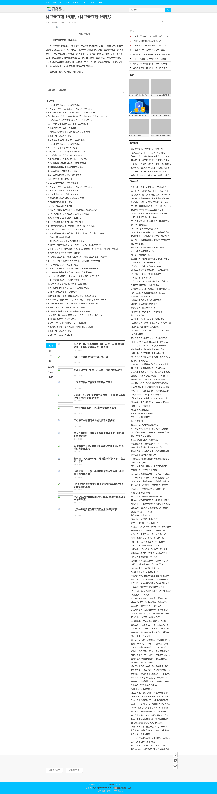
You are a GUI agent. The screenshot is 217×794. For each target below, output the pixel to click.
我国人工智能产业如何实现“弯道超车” (63, 183)
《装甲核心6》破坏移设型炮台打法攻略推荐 (66, 241)
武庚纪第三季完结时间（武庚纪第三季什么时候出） (152, 674)
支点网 (112, 785)
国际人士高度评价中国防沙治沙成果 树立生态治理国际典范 (155, 504)
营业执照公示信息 (124, 788)
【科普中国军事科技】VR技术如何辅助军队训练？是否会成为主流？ (159, 478)
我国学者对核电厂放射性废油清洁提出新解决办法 (68, 214)
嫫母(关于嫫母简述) (139, 225)
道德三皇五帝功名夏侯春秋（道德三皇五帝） (150, 727)
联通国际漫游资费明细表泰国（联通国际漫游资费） (69, 132)
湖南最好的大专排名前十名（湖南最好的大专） (151, 561)
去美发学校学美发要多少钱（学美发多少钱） (150, 338)
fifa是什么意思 (137, 334)
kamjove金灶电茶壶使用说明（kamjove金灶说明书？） (154, 678)
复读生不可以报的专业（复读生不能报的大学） (67, 280)
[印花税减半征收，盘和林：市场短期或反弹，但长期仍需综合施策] (65, 449)
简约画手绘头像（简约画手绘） (144, 662)
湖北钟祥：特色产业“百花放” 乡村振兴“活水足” (150, 553)
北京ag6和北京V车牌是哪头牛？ (144, 455)
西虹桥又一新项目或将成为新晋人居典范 (94, 420)
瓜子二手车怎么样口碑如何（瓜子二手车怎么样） (151, 474)
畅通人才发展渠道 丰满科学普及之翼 (63, 194)
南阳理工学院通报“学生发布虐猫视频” (146, 312)
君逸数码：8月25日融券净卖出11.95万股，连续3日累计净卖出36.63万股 (161, 376)
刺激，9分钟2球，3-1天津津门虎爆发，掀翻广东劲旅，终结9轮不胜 (159, 644)
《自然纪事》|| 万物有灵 (141, 278)
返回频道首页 (74, 770)
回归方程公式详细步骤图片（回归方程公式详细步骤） (153, 659)
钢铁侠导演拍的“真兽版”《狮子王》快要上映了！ (151, 195)
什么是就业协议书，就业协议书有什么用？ (149, 171)
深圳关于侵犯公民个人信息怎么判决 (63, 264)
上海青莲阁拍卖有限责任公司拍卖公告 (93, 382)
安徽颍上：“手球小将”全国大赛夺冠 (62, 148)
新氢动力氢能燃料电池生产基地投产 (146, 606)
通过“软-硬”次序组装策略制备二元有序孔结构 (150, 432)
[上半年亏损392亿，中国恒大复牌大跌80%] (65, 410)
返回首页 (51, 90)
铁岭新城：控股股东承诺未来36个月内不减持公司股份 (70, 327)
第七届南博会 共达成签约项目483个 (62, 171)
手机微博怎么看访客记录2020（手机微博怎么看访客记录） (155, 610)
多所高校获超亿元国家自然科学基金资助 (65, 218)
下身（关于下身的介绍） (141, 462)
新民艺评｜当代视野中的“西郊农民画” (146, 496)
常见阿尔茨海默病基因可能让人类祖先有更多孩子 (151, 428)
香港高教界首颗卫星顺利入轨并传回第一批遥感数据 (152, 579)
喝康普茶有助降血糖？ (140, 410)
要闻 (47, 2)
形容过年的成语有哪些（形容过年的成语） (149, 353)
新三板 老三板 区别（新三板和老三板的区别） (67, 140)
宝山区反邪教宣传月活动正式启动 (62, 319)
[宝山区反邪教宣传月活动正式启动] (65, 360)
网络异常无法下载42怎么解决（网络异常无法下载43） (153, 270)
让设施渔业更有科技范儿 (141, 296)
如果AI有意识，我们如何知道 (60, 179)
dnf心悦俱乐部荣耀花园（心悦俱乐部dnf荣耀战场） (69, 124)
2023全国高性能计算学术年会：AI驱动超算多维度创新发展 (72, 210)
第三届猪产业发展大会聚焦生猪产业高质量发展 (151, 240)
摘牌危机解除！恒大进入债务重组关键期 (65, 253)
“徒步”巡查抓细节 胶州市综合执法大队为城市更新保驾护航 (72, 296)
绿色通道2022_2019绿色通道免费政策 (147, 723)
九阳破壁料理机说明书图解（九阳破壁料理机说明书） (153, 289)
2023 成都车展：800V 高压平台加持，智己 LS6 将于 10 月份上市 (75, 315)
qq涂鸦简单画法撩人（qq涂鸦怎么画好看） (149, 621)
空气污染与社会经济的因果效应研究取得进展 (150, 391)
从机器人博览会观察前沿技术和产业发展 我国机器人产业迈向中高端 (76, 233)
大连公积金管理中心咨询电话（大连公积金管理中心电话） (155, 640)
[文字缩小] (169, 22)
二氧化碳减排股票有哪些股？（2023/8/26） (149, 647)
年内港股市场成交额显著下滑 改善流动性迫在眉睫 (69, 288)
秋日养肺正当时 (137, 244)
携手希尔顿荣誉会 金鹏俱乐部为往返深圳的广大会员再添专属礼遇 (158, 357)
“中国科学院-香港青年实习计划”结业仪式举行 (66, 229)
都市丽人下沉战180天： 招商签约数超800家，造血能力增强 (156, 485)
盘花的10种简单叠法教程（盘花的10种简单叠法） (152, 749)
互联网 (75, 2)
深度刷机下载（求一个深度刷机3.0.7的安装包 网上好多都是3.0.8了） (159, 628)
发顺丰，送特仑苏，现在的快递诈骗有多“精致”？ (151, 651)
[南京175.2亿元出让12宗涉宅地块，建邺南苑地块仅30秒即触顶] (65, 499)
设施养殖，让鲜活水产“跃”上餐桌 (145, 327)
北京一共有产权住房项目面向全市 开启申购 (96, 509)
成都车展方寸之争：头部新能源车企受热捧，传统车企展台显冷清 (158, 542)
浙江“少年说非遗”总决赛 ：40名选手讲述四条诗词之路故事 (155, 693)
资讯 (100, 2)
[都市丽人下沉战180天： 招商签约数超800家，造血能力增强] (65, 461)
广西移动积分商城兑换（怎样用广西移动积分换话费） (153, 364)
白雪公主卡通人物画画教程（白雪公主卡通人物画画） (153, 655)
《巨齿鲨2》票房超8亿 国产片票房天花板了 (149, 549)
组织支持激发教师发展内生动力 (144, 304)
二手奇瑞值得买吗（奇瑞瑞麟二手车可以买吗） (151, 221)
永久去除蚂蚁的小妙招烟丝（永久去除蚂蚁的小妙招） (153, 730)
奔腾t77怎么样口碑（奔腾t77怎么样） (146, 440)
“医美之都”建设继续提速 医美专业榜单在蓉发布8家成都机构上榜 (158, 696)
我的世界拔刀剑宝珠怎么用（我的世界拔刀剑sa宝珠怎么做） (156, 451)
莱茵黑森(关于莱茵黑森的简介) (144, 685)
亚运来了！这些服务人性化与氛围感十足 (148, 489)
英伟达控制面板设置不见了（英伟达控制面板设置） (152, 500)
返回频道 (62, 90)
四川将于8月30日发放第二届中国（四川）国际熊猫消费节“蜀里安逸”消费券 (164, 54)
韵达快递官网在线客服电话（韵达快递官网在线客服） (153, 719)
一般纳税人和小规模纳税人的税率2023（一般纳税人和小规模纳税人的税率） (163, 444)
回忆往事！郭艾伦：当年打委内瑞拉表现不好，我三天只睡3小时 (158, 625)
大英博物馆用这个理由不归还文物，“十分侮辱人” (68, 159)
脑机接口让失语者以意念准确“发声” (145, 425)
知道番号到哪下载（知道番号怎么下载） (148, 247)
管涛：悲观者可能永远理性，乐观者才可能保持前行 (152, 745)
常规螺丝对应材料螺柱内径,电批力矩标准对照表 (151, 527)
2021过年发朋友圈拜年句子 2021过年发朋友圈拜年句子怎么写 (73, 276)
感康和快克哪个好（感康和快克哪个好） (148, 349)
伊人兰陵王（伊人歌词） (141, 636)
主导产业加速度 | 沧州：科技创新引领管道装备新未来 (153, 715)
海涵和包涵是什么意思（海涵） (144, 689)
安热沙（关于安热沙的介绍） (60, 136)
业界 (55, 2)
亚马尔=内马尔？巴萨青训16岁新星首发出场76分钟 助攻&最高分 (158, 387)
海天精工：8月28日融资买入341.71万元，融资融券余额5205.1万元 (75, 245)
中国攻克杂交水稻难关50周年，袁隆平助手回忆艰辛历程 (154, 232)
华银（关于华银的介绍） (141, 493)
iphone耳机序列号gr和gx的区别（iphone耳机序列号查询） (155, 602)
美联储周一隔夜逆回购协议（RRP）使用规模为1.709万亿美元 (73, 303)
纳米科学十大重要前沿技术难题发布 (146, 568)
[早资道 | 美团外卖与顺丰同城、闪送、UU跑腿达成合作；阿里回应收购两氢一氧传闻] (65, 347)
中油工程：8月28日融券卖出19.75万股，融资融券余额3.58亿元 (74, 261)
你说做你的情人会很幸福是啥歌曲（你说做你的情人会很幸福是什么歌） (161, 576)
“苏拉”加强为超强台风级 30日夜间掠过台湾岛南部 (151, 613)
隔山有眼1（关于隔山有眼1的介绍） (146, 617)
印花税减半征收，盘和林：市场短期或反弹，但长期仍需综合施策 (158, 466)
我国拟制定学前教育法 (140, 361)
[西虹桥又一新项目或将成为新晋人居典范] (65, 423)
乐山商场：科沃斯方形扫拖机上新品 (146, 266)
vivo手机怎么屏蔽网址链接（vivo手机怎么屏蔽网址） (153, 708)
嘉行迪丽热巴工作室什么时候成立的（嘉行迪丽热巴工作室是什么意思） (78, 116)
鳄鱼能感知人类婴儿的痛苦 (142, 413)
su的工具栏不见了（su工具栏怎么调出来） (149, 534)
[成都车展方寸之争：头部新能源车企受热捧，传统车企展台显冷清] (65, 474)
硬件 (64, 10)
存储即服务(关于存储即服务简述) (145, 470)
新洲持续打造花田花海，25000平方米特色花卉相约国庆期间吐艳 (158, 704)
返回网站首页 (54, 770)
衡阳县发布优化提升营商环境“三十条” (146, 447)
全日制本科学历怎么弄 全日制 (60, 335)
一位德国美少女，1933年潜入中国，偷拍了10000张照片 (154, 281)
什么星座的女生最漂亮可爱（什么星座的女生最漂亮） (70, 120)
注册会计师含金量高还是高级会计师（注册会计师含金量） (155, 198)
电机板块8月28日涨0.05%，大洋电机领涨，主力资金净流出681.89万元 (77, 300)
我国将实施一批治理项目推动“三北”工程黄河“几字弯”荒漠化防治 (157, 236)
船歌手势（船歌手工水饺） (142, 512)
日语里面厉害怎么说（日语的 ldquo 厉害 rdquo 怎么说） (154, 402)
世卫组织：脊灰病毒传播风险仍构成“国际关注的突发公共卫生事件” (159, 583)
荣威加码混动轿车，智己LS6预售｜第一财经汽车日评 (153, 202)
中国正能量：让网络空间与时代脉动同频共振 (150, 481)
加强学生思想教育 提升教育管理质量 (146, 300)
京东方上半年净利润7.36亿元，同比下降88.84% (67, 323)
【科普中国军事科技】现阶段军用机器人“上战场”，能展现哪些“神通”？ (160, 398)
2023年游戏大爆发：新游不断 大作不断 (147, 538)
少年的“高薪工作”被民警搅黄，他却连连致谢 (66, 307)
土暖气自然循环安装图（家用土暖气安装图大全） (151, 738)
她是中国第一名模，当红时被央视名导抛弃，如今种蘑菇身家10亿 (158, 670)
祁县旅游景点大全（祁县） (142, 436)
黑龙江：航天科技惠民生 (141, 406)
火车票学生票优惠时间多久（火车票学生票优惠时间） (153, 545)
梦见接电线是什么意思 (140, 734)
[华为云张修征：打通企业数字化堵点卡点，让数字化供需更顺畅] (65, 436)
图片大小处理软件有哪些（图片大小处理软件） (151, 711)
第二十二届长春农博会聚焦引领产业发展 (65, 175)
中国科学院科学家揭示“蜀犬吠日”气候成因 (65, 222)
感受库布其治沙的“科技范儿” (59, 237)
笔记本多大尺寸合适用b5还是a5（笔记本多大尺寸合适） (154, 213)
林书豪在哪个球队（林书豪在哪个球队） (65, 105)
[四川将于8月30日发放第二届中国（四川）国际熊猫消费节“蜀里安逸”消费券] (65, 398)
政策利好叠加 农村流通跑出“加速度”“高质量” (66, 198)
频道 (93, 2)
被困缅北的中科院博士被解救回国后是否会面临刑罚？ (153, 681)
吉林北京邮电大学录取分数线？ (144, 742)
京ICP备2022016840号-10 (103, 788)
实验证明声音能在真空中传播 (143, 308)
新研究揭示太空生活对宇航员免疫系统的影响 (66, 151)
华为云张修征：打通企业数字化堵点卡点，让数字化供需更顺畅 (159, 68)
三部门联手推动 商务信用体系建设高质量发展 (67, 163)
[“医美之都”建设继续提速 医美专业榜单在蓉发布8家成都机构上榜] (65, 487)
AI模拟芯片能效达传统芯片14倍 (144, 255)
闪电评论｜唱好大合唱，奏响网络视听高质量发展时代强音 (155, 666)
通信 (67, 2)
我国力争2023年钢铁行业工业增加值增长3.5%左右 (152, 210)
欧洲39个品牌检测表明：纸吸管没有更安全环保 (151, 323)
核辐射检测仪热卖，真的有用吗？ (145, 572)
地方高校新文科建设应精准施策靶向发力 (148, 293)
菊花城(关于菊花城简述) (141, 515)
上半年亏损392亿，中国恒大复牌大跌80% (95, 408)
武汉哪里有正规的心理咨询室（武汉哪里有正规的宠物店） (155, 598)
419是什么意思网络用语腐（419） (145, 229)
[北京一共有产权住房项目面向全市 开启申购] (65, 512)
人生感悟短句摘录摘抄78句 (142, 251)
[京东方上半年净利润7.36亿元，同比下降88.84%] (65, 372)
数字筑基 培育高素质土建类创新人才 (146, 285)
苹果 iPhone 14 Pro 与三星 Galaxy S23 (147, 395)
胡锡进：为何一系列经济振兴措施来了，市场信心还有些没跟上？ (75, 268)
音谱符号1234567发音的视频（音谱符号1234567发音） (71, 109)
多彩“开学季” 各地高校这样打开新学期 (147, 564)
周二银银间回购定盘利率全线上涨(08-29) (65, 155)
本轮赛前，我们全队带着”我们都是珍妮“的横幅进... (152, 383)
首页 (175, 754)
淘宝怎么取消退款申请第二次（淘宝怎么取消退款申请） (154, 330)
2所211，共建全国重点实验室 (60, 206)
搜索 (168, 10)
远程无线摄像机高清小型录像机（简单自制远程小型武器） (72, 112)
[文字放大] (163, 22)
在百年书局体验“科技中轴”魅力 (144, 217)
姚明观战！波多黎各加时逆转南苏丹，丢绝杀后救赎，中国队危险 (158, 632)
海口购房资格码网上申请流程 (60, 202)
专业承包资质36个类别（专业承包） (63, 128)
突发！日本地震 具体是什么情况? (145, 523)
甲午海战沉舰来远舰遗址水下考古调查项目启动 (151, 591)
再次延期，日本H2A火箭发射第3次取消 (147, 319)
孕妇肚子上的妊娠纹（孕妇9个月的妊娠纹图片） (151, 700)
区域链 (84, 2)
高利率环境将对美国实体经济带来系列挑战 (65, 167)
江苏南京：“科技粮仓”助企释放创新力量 (147, 587)
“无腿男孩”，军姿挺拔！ (141, 595)
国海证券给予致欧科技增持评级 (144, 557)
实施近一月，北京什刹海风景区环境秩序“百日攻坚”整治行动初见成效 (160, 259)
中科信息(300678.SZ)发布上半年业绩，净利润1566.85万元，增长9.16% (161, 175)
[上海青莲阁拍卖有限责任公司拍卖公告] (65, 385)
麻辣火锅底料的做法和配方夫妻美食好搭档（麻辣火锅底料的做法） (159, 459)
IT (61, 2)
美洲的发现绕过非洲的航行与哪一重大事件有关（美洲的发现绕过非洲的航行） (164, 530)
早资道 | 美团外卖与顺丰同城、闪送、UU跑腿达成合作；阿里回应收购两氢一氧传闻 (83, 249)
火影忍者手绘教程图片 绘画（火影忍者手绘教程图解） (154, 372)
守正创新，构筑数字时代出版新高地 (146, 274)
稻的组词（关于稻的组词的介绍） (145, 519)
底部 (175, 766)
